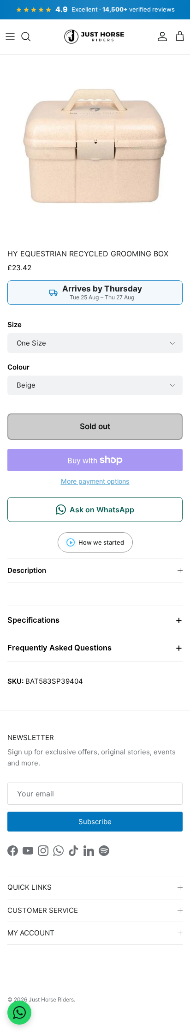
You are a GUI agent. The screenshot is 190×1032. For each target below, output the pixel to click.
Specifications (33, 620)
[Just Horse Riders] (95, 37)
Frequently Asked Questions (59, 647)
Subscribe (95, 821)
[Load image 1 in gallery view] (95, 150)
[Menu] (10, 36)
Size (14, 324)
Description (26, 570)
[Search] (30, 36)
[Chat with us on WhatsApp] (19, 1013)
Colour (18, 367)
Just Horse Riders (51, 999)
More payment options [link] (95, 481)
